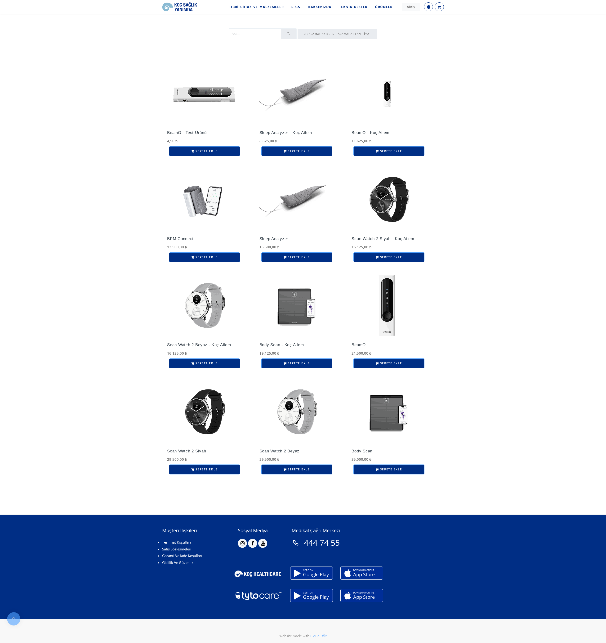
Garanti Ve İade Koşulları (182, 555)
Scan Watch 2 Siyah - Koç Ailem (383, 239)
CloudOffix (318, 636)
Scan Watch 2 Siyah (186, 451)
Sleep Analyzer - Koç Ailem (285, 132)
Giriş (411, 7)
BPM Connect (180, 239)
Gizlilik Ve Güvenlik (177, 562)
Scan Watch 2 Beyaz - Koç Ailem (199, 345)
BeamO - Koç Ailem (370, 132)
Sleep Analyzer (274, 239)
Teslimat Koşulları (176, 542)
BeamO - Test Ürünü (187, 132)
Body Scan (362, 451)
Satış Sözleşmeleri (176, 549)
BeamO (359, 345)
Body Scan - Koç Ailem (281, 345)
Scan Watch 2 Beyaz (279, 451)
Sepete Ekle (206, 151)
